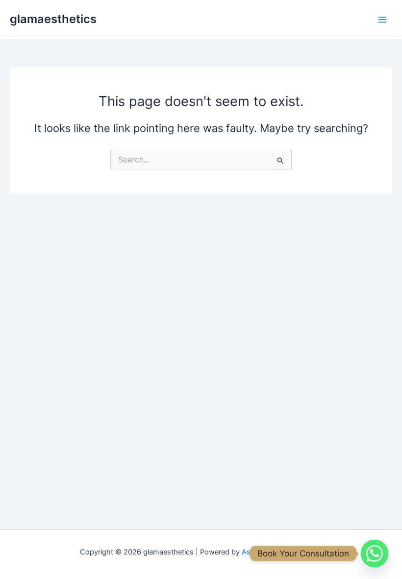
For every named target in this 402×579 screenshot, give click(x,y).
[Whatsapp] (374, 553)
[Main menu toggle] (382, 19)
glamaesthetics (53, 19)
